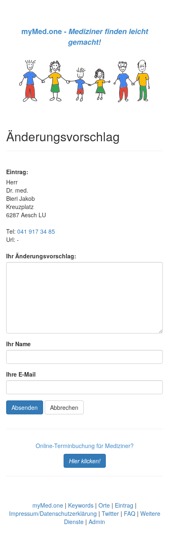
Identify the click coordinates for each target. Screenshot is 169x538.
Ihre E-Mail (21, 374)
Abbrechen (64, 407)
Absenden (24, 407)
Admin (97, 521)
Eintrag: (17, 172)
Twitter (110, 513)
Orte (104, 505)
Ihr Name (18, 344)
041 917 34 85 (36, 231)
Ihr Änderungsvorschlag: (41, 256)
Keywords (81, 505)
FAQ (129, 513)
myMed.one (47, 505)
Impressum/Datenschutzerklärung (53, 513)
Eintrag (124, 505)
